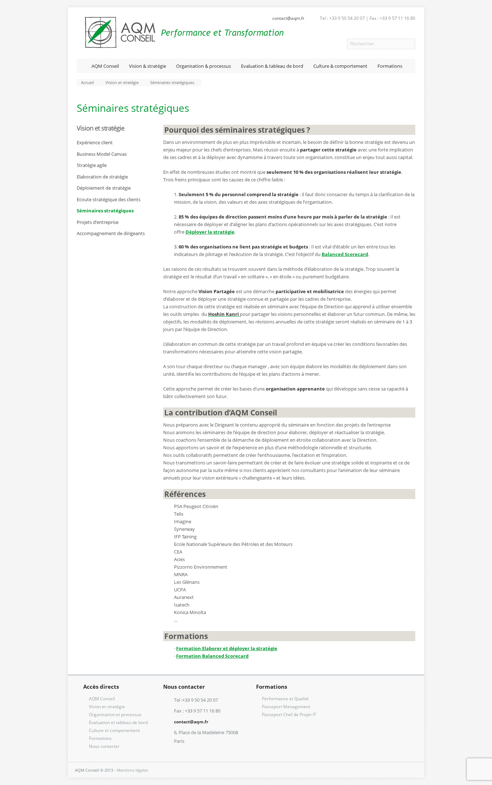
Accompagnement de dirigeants (111, 233)
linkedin (336, 44)
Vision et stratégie (100, 128)
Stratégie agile (92, 165)
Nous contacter (104, 746)
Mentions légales (132, 770)
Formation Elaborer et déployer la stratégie (226, 648)
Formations (389, 66)
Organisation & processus (203, 66)
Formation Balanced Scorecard (212, 656)
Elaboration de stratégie (102, 176)
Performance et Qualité (285, 699)
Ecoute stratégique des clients (108, 199)
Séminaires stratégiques (105, 210)
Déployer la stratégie (209, 232)
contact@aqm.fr (288, 18)
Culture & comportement (340, 66)
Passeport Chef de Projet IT (289, 714)
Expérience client (95, 142)
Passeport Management (286, 707)
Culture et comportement (114, 730)
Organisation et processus (115, 714)
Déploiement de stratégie (104, 188)
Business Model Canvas (102, 154)
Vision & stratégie (147, 66)
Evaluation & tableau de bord (272, 66)
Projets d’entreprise (97, 222)
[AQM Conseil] (180, 47)
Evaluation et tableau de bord (118, 722)
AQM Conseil (105, 66)
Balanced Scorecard (345, 254)
